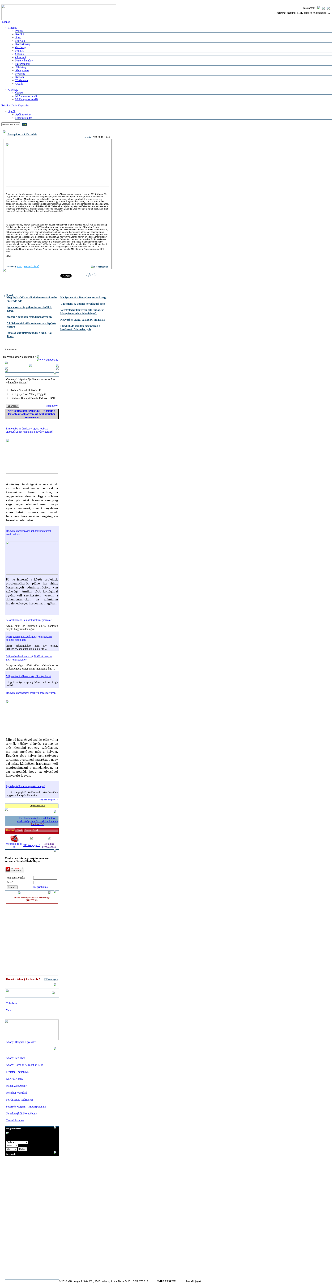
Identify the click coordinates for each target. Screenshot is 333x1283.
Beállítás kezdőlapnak (49, 845)
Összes (19, 92)
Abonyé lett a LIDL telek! (22, 134)
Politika (19, 30)
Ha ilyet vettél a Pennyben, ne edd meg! (83, 297)
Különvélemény (24, 60)
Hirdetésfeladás (23, 117)
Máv (8, 1010)
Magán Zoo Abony (16, 1085)
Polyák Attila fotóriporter (19, 1099)
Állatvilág (20, 67)
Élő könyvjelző (31, 845)
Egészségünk (22, 63)
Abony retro (22, 70)
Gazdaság (20, 47)
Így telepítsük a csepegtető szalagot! (25, 786)
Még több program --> (49, 800)
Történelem (21, 80)
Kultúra (19, 50)
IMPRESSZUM (166, 1281)
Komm (28, 830)
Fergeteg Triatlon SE (17, 1071)
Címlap (6, 21)
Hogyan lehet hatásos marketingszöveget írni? (31, 692)
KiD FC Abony (14, 1078)
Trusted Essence (15, 1120)
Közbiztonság (22, 44)
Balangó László (31, 266)
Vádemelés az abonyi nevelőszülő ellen (82, 303)
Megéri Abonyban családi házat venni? (29, 316)
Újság (14, 105)
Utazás (19, 83)
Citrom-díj (21, 57)
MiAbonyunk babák (26, 96)
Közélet (19, 34)
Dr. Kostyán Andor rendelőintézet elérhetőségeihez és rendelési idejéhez (37, 821)
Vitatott (19, 830)
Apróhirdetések (37, 805)
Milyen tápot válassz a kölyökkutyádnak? (28, 676)
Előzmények (51, 979)
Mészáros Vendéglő (16, 1092)
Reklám (19, 77)
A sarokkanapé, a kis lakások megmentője (29, 619)
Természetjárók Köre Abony (21, 1113)
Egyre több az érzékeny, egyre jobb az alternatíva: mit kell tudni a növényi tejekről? (30, 430)
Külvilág (20, 40)
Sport (18, 37)
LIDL (19, 266)
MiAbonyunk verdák (26, 99)
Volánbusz (11, 1003)
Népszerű (10, 830)
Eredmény (52, 405)
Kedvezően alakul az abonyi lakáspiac (82, 319)
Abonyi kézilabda (15, 1057)
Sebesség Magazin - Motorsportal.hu (26, 1106)
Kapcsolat (23, 105)
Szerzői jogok (193, 1281)
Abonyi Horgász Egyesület (21, 1041)
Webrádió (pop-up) (14, 845)
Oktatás (19, 53)
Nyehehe (20, 73)
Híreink (12, 27)
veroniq (87, 137)
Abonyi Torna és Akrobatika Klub (24, 1064)
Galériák (13, 89)
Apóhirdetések (23, 114)
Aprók (11, 111)
